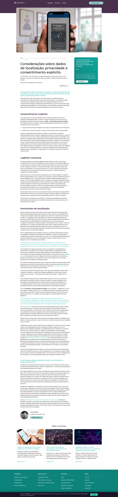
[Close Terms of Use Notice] (116, 493)
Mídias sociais (18, 482)
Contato (87, 477)
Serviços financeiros (19, 485)
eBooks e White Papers (67, 480)
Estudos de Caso (66, 482)
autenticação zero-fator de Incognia (37, 337)
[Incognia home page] (19, 3)
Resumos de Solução (67, 485)
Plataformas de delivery (20, 477)
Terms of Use (66, 493)
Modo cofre (41, 485)
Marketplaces (18, 480)
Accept (94, 494)
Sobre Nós (87, 488)
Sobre (86, 474)
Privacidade (88, 485)
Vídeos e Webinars (66, 488)
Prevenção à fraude (43, 477)
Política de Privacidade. (92, 78)
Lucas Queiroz (38, 82)
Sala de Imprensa (89, 482)
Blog (21, 58)
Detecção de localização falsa (46, 482)
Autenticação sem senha (45, 480)
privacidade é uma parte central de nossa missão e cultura (41, 399)
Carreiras (87, 480)
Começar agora (95, 3)
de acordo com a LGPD (60, 266)
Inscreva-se (63, 85)
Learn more (20, 461)
